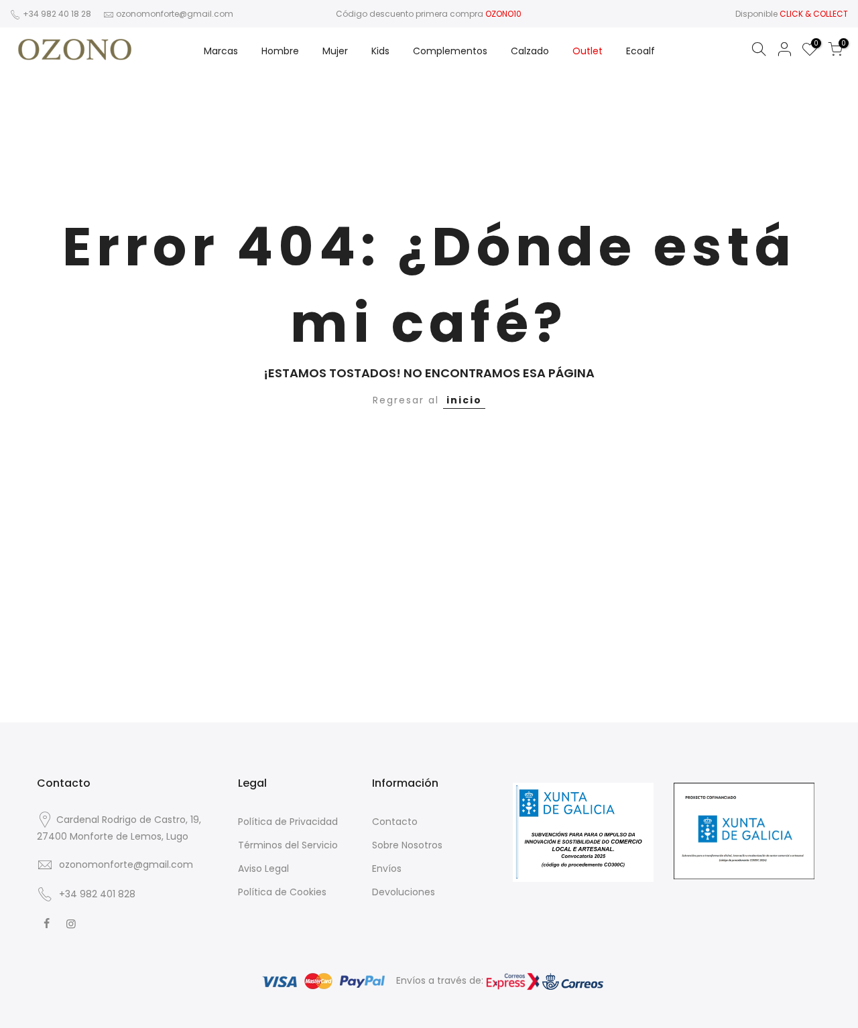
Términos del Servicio (288, 845)
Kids (380, 51)
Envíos (387, 868)
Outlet (587, 51)
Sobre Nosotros (407, 845)
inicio (464, 400)
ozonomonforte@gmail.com (174, 13)
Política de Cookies (282, 892)
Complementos (450, 51)
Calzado (530, 51)
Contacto (395, 821)
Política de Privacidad (288, 821)
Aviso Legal (263, 868)
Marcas (221, 51)
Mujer (335, 51)
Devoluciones (403, 892)
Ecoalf (640, 51)
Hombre (280, 51)
